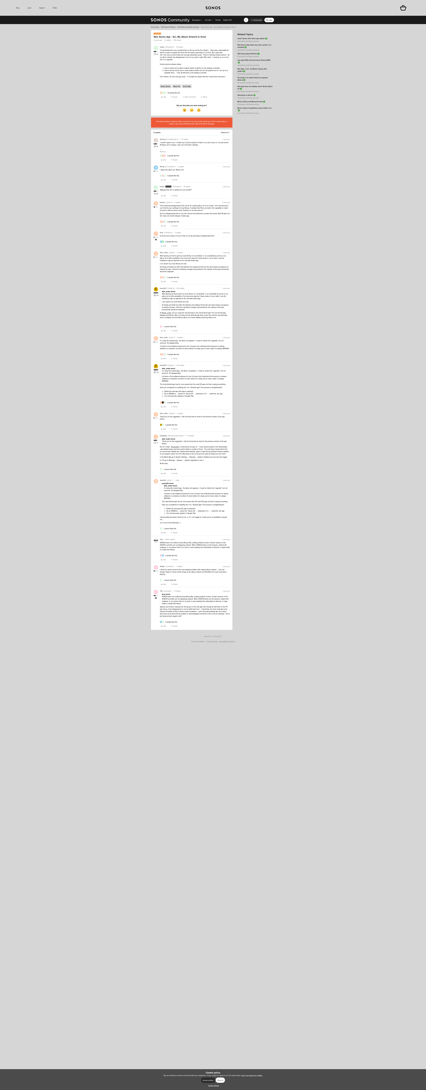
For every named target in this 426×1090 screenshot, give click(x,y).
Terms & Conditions (198, 641)
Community (155, 27)
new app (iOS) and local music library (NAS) (253, 60)
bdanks (162, 202)
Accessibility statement (227, 641)
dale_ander (164, 252)
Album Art (176, 86)
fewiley (162, 566)
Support (42, 8)
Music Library (165, 86)
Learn (29, 8)
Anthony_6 (163, 139)
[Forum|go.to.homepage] (170, 20)
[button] (256, 20)
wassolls (163, 480)
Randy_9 (163, 166)
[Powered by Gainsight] (213, 637)
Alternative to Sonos (245, 95)
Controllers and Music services (188, 27)
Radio (55, 8)
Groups (218, 20)
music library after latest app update (251, 38)
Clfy (161, 591)
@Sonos (163, 190)
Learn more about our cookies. (252, 1075)
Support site (227, 20)
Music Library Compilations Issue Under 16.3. (254, 108)
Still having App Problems (247, 53)
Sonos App (187, 86)
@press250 (175, 447)
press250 (163, 288)
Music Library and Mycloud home (250, 101)
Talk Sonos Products (168, 27)
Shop (17, 8)
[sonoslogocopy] (213, 8)
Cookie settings (212, 641)
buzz (161, 539)
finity (161, 232)
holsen (162, 47)
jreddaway (163, 436)
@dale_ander (166, 313)
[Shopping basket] (403, 8)
